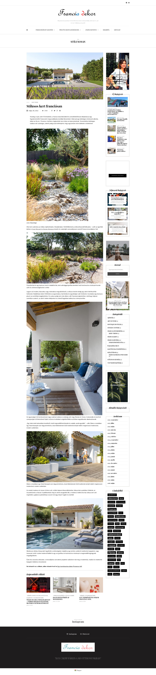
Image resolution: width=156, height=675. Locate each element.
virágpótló (124, 570)
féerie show (110, 516)
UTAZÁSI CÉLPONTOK (91, 30)
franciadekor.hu (110, 307)
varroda (109, 567)
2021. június (111, 476)
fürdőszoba (120, 516)
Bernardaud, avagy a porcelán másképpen (117, 198)
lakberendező (114, 534)
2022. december (112, 463)
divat (121, 498)
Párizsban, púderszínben (121, 150)
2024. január (111, 456)
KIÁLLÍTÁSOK (112, 352)
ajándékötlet (112, 495)
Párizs (111, 552)
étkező (116, 574)
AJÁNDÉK (29, 595)
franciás (120, 513)
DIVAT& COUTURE (36, 595)
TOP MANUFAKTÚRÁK (38, 598)
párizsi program (111, 556)
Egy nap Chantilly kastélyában (122, 119)
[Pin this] (60, 110)
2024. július (111, 446)
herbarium (121, 520)
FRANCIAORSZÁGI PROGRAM (118, 355)
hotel (117, 524)
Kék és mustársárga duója (117, 227)
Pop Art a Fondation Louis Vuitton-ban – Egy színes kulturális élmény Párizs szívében (122, 141)
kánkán (109, 531)
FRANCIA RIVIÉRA (113, 340)
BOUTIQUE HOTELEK (114, 324)
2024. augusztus (112, 443)
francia (112, 509)
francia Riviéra (112, 513)
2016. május (111, 483)
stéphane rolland (111, 560)
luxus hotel (117, 538)
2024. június (111, 450)
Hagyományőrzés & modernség (61, 598)
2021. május (111, 480)
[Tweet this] (54, 110)
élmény (109, 574)
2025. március (112, 430)
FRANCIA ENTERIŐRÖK (59, 595)
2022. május (111, 466)
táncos (122, 563)
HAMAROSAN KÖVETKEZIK (117, 175)
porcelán (110, 549)
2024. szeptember (113, 440)
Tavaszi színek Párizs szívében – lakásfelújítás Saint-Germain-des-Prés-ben (122, 130)
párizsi (120, 552)
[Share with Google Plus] (57, 110)
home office (110, 523)
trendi (117, 563)
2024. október (112, 436)
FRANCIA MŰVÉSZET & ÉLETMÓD (44, 30)
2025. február (112, 433)
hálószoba (123, 523)
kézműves (117, 531)
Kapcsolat (117, 30)
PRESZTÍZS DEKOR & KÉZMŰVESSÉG (69, 30)
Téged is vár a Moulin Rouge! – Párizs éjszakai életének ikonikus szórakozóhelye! (38, 601)
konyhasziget (120, 527)
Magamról (106, 30)
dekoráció (112, 498)
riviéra (119, 556)
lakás (110, 538)
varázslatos (116, 567)
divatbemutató (111, 502)
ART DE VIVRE (118, 201)
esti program (119, 505)
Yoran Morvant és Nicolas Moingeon (43, 229)
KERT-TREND (35, 102)
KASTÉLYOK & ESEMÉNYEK (116, 349)
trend (111, 563)
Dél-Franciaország (120, 502)
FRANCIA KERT (112, 337)
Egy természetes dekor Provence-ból (69, 566)
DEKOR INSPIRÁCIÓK (116, 229)
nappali (111, 545)
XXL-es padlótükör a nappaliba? (117, 213)
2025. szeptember (113, 420)
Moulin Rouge (119, 541)
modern (111, 541)
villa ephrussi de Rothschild (113, 570)
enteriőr (111, 505)
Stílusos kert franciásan (44, 106)
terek (119, 560)
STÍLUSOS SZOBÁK (69, 595)
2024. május (111, 453)
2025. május (111, 426)
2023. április (111, 460)
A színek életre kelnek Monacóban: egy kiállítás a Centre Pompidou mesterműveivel (116, 112)
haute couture (112, 520)
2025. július (111, 423)
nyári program (121, 545)
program (117, 549)
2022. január (111, 470)
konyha (110, 527)
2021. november (112, 473)
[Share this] (51, 110)
